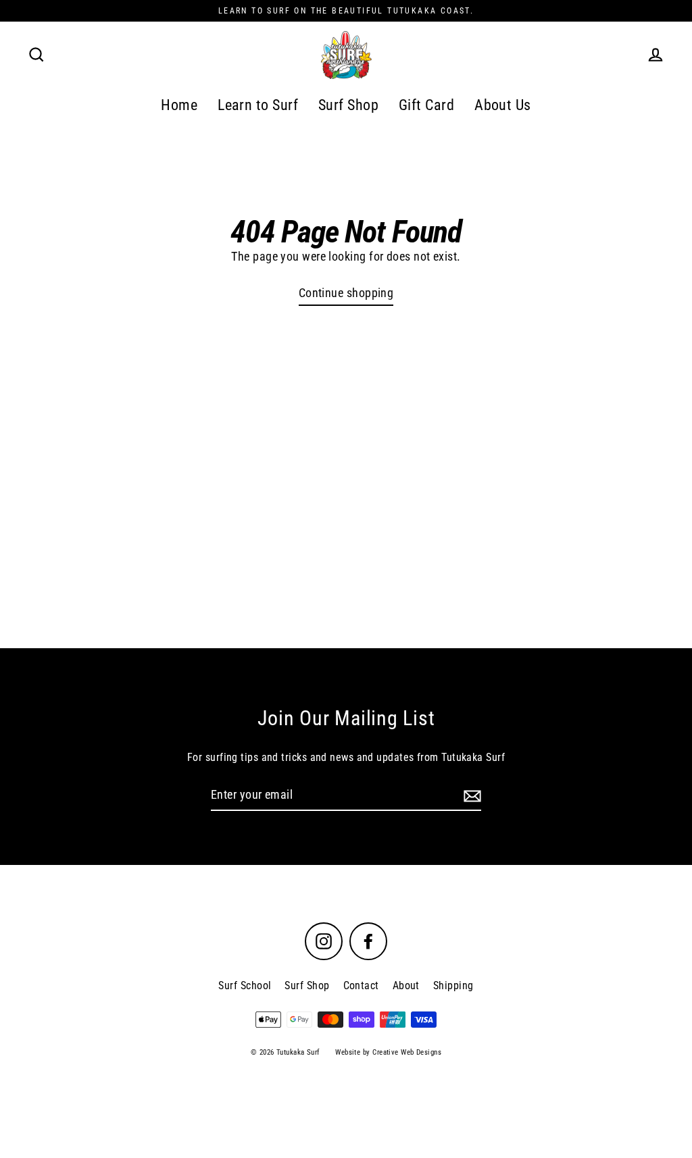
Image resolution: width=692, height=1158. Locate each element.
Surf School (244, 985)
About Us (502, 105)
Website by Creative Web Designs (388, 1052)
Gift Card (426, 105)
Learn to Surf (258, 105)
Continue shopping (346, 293)
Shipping (453, 985)
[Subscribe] (470, 796)
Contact (361, 985)
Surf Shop (348, 105)
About (406, 985)
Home (179, 105)
